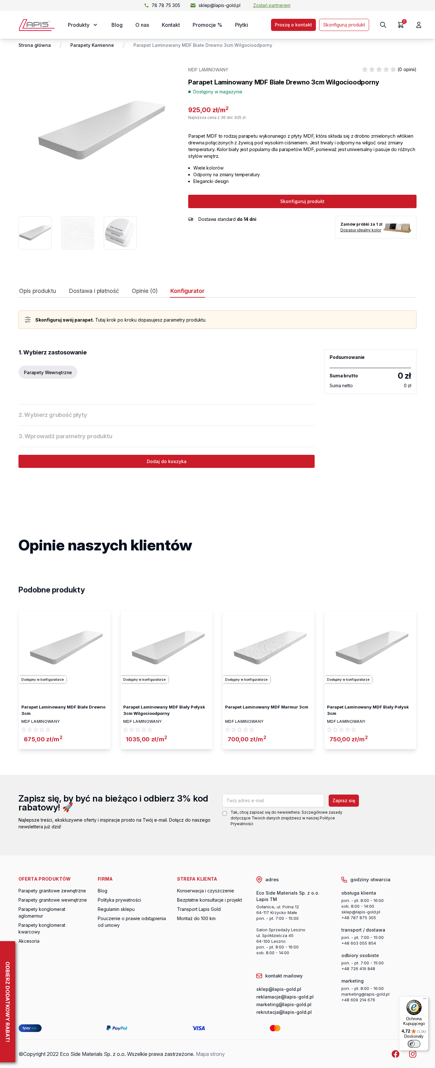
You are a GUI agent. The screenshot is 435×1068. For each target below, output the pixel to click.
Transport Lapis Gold (199, 909)
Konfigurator (187, 291)
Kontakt (171, 25)
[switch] (414, 1044)
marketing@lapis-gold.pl (365, 994)
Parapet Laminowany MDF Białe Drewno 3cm (63, 710)
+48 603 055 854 (358, 943)
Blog (117, 25)
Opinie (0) (145, 291)
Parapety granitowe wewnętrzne (52, 900)
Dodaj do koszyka (167, 461)
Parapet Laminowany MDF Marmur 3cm (266, 706)
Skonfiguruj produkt (344, 24)
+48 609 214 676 (358, 999)
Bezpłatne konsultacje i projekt (209, 900)
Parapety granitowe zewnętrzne (52, 890)
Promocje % (207, 25)
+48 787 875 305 (358, 917)
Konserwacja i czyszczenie (205, 890)
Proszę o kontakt (293, 24)
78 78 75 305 (166, 5)
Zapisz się (343, 800)
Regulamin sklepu (116, 909)
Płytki (241, 25)
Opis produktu (37, 291)
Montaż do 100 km (196, 918)
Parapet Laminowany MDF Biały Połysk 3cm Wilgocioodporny (164, 710)
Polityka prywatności (119, 900)
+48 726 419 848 (358, 968)
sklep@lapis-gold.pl (219, 5)
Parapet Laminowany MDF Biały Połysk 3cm (368, 710)
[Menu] (425, 1000)
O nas (142, 25)
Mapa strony (210, 1054)
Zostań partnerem (271, 5)
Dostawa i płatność (94, 291)
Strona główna (34, 45)
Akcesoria (28, 941)
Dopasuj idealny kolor (360, 230)
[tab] (37, 292)
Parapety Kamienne (92, 45)
